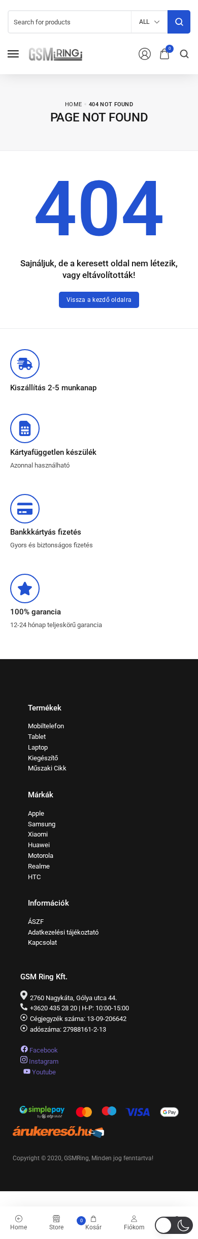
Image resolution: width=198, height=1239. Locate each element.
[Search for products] (179, 22)
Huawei (39, 845)
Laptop (38, 747)
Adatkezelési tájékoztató (63, 932)
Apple (36, 813)
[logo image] (55, 53)
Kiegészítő (43, 758)
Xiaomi (38, 834)
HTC (34, 877)
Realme (39, 866)
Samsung (41, 824)
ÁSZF (36, 921)
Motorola (40, 855)
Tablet (37, 736)
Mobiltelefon (46, 726)
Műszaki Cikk (47, 768)
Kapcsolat (42, 942)
